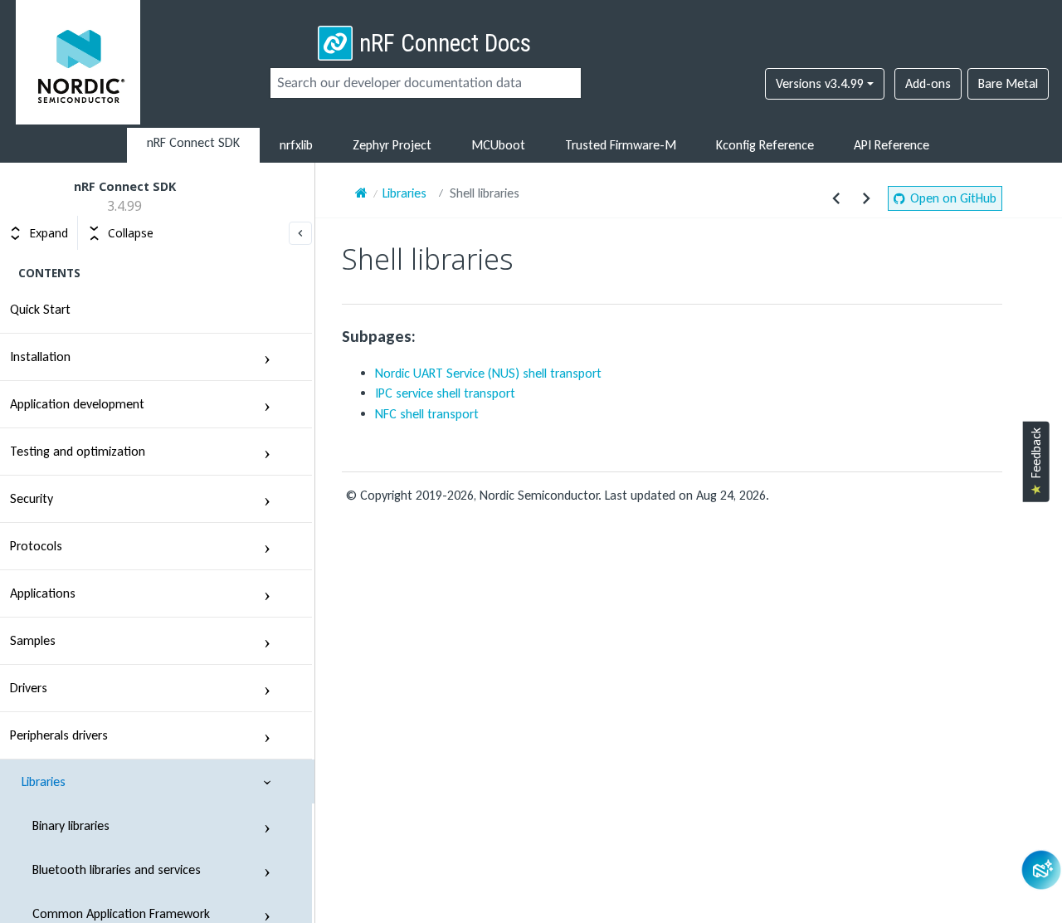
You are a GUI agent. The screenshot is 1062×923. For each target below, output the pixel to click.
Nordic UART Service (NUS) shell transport (488, 373)
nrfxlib (296, 145)
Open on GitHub (953, 198)
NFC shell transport (427, 414)
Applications (43, 593)
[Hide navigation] (300, 233)
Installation (40, 356)
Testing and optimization (77, 451)
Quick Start (40, 309)
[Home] (361, 193)
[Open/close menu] (267, 357)
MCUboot (498, 145)
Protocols (36, 546)
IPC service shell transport (445, 393)
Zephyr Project (392, 145)
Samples (33, 640)
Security (31, 498)
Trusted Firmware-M (620, 145)
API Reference (891, 145)
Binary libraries (71, 825)
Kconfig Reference (765, 145)
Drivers (28, 688)
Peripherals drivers (59, 735)
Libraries (44, 781)
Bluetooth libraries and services (116, 869)
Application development (77, 404)
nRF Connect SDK (193, 142)
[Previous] (836, 198)
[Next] (866, 198)
